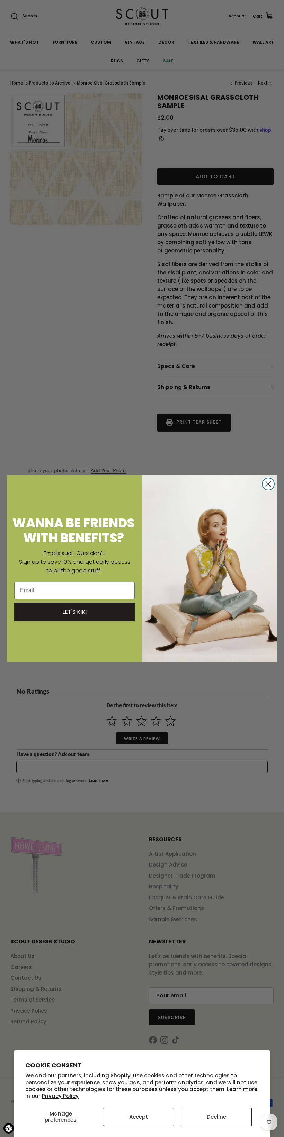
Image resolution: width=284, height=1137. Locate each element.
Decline (216, 1116)
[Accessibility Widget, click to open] (8, 1128)
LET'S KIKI (74, 612)
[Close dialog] (268, 484)
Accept (138, 1116)
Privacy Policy (60, 1096)
